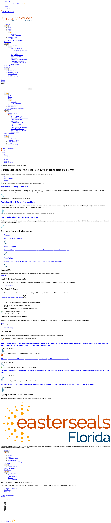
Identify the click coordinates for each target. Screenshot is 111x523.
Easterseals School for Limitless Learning (19, 217)
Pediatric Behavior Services (18, 62)
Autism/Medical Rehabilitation (19, 50)
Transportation (15, 64)
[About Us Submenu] (6, 26)
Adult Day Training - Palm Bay (14, 187)
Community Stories (13, 37)
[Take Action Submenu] (6, 69)
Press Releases (12, 39)
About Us (7, 24)
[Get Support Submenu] (6, 44)
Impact (9, 27)
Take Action (7, 67)
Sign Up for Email (13, 77)
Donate (6, 180)
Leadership (14, 34)
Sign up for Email (12, 479)
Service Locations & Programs (16, 40)
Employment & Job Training (19, 59)
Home (6, 159)
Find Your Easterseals (8, 12)
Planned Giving (8, 327)
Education (14, 58)
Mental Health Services (17, 61)
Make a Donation (12, 70)
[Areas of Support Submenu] (10, 47)
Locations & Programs (7, 285)
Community (14, 53)
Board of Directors (16, 35)
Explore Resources (9, 66)
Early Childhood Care (17, 55)
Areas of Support (12, 45)
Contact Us (7, 8)
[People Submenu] (10, 32)
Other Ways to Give (13, 72)
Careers (6, 6)
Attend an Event (12, 74)
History (10, 29)
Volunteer (10, 75)
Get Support (7, 42)
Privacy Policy (8, 491)
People (9, 30)
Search (4, 14)
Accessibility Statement (10, 488)
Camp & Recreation (16, 52)
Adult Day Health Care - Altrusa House (18, 202)
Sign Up (3, 401)
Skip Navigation (5, 1)
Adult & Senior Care (16, 48)
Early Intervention (16, 56)
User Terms (7, 490)
